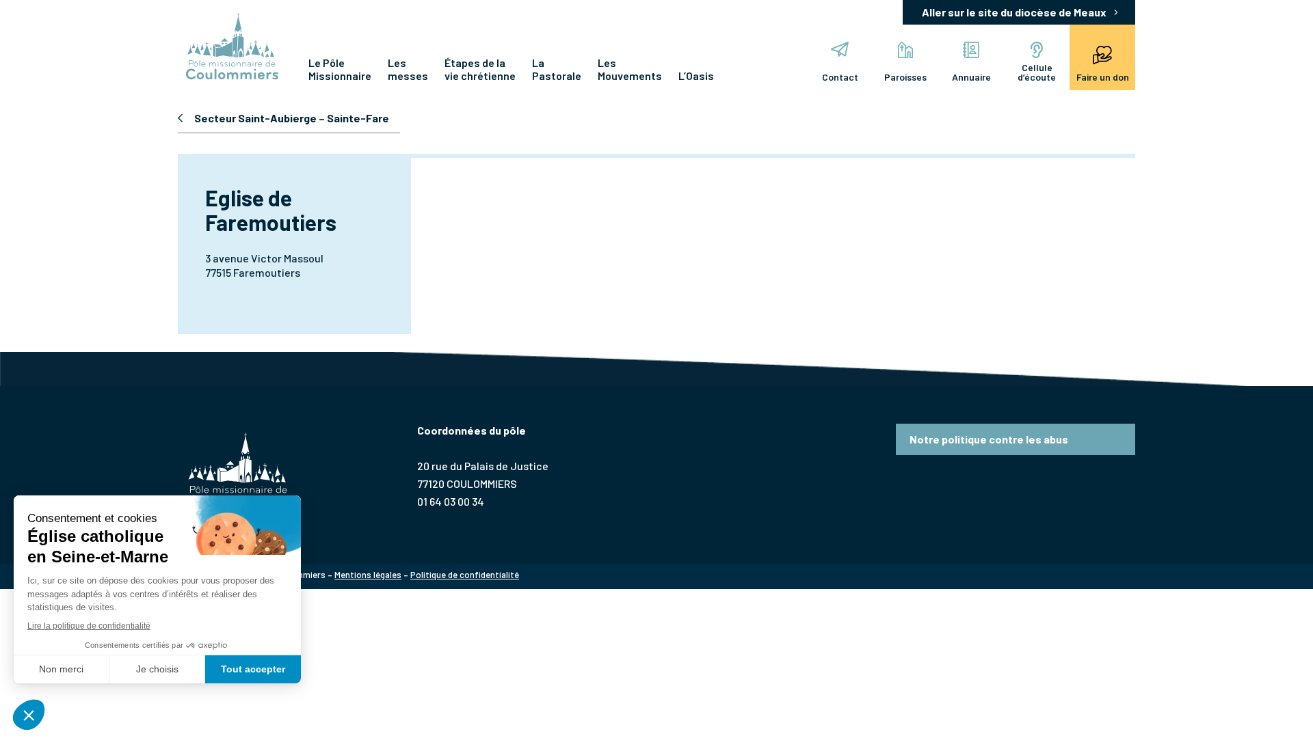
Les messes (408, 69)
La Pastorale (556, 69)
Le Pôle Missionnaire (339, 69)
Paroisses (905, 77)
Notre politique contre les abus (989, 439)
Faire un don (1102, 77)
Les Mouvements (630, 69)
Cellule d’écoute (1037, 72)
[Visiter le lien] (232, 47)
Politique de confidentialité (464, 574)
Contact (840, 77)
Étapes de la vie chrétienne (480, 69)
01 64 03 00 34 (450, 501)
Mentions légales (367, 574)
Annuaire (971, 77)
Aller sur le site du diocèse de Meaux (1014, 11)
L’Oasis (696, 75)
